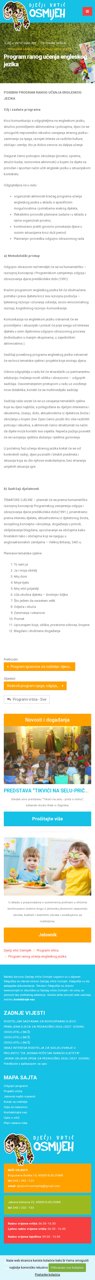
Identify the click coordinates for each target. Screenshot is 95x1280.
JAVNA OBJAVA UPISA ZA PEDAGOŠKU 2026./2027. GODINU (47, 1058)
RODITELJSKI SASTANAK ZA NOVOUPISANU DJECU (40, 1021)
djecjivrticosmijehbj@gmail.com (38, 1186)
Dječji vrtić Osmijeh (20, 43)
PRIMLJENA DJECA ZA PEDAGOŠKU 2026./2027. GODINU (44, 1026)
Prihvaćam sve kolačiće (67, 1267)
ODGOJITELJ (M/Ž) (17, 1032)
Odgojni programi (16, 1086)
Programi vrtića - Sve (28, 699)
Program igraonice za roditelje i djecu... (40, 667)
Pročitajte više (47, 818)
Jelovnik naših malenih (19, 1096)
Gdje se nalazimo (15, 1107)
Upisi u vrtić (12, 1117)
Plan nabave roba (15, 1123)
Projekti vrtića (13, 1091)
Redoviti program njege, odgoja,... (34, 686)
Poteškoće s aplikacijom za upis (25, 1063)
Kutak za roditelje (15, 1102)
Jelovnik (48, 934)
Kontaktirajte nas (15, 1112)
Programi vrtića (53, 43)
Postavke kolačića (47, 1274)
